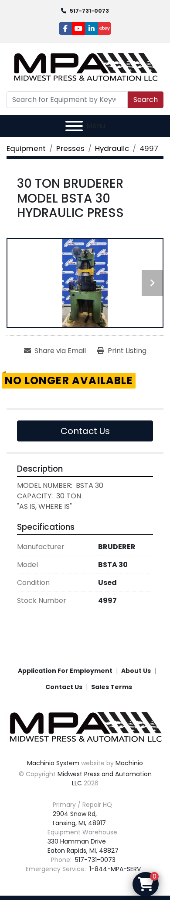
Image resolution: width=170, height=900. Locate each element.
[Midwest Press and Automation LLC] (85, 726)
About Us (136, 670)
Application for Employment (65, 670)
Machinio (129, 763)
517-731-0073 (89, 10)
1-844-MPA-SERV (114, 869)
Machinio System (53, 763)
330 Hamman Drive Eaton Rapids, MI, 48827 (83, 846)
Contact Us (85, 431)
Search (145, 100)
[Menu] (74, 126)
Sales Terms (111, 687)
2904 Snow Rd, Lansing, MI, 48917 (79, 818)
